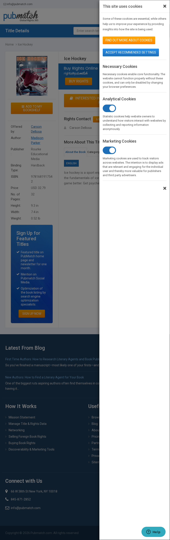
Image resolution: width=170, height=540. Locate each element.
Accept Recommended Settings (131, 52)
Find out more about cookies (129, 40)
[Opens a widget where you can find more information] (153, 532)
